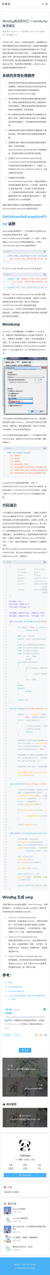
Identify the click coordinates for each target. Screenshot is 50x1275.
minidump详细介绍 (16, 991)
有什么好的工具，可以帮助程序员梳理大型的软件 (29, 1228)
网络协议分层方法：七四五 (23, 1247)
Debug (17, 1035)
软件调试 (7, 1035)
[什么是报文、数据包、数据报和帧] (7, 1239)
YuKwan (16, 1009)
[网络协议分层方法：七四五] (7, 1248)
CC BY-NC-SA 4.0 (12, 1024)
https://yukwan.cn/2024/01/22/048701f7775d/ (25, 1017)
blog (33, 1268)
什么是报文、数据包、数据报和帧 (25, 1237)
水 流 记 (6, 3)
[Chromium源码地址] (7, 1220)
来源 (10, 982)
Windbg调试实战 (15, 987)
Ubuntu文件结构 (19, 1209)
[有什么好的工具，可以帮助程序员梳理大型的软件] (7, 1229)
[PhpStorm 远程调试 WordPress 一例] (25, 1126)
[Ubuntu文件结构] (7, 1210)
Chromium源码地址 (20, 1218)
